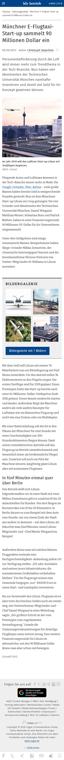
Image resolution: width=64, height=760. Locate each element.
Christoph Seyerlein (40, 50)
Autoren (55, 715)
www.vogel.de (32, 740)
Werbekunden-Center (39, 704)
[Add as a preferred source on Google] (32, 692)
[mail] (41, 755)
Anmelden (55, 3)
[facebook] (3, 755)
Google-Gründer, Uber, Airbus (21, 187)
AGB (8, 701)
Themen (6, 11)
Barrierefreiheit (32, 711)
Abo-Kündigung (48, 701)
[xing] (22, 756)
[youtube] (43, 684)
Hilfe (35, 701)
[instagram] (58, 684)
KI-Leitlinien (42, 715)
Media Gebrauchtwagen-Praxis (39, 708)
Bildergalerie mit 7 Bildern (27, 351)
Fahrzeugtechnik (20, 11)
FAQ (32, 715)
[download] (51, 756)
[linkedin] (32, 756)
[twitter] (12, 755)
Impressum (48, 711)
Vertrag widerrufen (15, 704)
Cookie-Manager (22, 701)
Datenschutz (15, 711)
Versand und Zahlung (16, 715)
